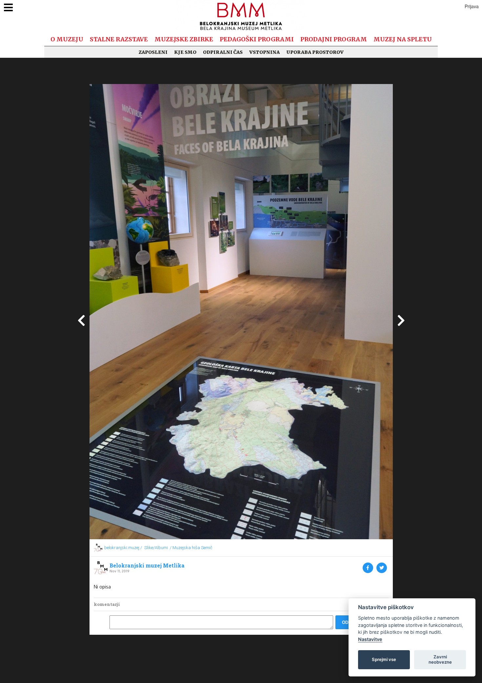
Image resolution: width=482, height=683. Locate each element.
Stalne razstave (119, 39)
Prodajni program (333, 39)
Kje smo (185, 52)
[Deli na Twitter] (381, 568)
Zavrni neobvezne (440, 659)
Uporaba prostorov (315, 52)
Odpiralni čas (223, 52)
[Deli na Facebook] (368, 568)
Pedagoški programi (257, 39)
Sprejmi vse (384, 659)
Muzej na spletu (402, 39)
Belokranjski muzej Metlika (147, 565)
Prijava (472, 6)
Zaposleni (153, 52)
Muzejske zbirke (183, 39)
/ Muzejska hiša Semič (191, 547)
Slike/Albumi (156, 547)
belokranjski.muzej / (123, 547)
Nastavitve (370, 639)
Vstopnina (264, 52)
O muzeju (66, 39)
